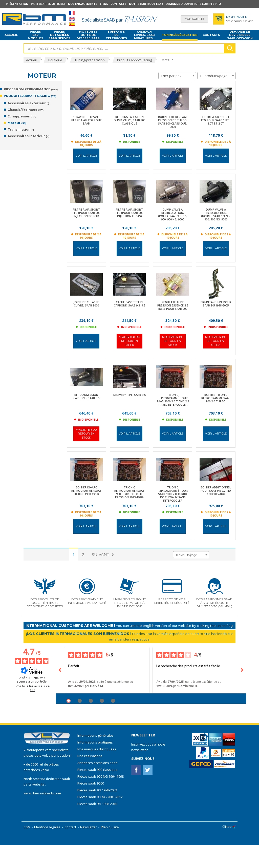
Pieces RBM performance (31, 89)
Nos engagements (82, 4)
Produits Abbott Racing (30, 96)
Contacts (118, 4)
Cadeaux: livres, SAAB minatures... (144, 35)
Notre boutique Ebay (146, 4)
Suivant (100, 554)
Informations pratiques (95, 742)
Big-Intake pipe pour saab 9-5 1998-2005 (216, 303)
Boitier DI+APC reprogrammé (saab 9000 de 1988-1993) (86, 491)
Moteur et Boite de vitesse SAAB (88, 35)
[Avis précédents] (59, 670)
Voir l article (86, 155)
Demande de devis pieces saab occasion (240, 35)
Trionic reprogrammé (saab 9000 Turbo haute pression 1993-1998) (129, 492)
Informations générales (95, 735)
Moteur (17, 123)
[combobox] (177, 75)
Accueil (11, 35)
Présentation (17, 4)
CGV (27, 827)
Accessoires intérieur (28, 136)
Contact (70, 827)
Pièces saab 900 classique (97, 769)
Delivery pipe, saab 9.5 (129, 394)
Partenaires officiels (48, 4)
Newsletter (88, 827)
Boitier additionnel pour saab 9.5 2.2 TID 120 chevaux (216, 491)
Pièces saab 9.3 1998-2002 (97, 790)
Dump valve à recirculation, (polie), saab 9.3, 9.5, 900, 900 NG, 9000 (172, 214)
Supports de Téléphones (116, 35)
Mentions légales (47, 827)
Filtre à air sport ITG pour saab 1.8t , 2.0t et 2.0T (215, 120)
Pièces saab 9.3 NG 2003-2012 (100, 797)
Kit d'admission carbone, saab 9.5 (86, 396)
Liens (104, 4)
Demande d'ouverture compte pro (193, 4)
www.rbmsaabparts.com (42, 793)
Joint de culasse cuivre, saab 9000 (86, 303)
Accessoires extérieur (28, 103)
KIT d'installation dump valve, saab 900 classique (129, 120)
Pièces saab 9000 (91, 783)
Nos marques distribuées (96, 749)
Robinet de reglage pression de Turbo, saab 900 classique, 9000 (172, 121)
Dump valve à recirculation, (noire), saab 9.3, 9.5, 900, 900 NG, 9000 (216, 214)
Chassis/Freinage (26, 110)
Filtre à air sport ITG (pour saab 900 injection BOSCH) (86, 213)
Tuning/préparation (180, 35)
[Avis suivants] (242, 670)
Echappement (22, 116)
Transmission (21, 129)
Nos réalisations (89, 756)
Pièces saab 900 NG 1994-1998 (100, 776)
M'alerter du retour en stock (129, 341)
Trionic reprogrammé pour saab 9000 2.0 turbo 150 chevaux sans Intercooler (173, 494)
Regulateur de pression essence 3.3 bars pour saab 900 (172, 305)
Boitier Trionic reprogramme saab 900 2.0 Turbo (215, 398)
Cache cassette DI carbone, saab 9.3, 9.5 (129, 303)
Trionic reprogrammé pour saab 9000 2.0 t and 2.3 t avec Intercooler (173, 399)
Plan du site (110, 827)
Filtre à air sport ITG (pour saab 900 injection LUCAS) (129, 213)
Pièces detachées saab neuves (59, 35)
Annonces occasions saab (97, 762)
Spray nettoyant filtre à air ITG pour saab (86, 120)
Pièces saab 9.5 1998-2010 (97, 803)
